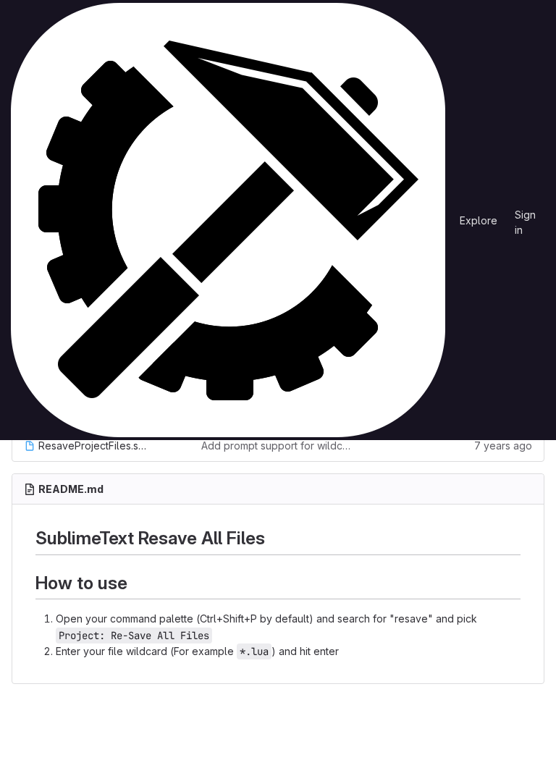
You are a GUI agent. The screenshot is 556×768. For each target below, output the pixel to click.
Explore (478, 220)
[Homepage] (228, 220)
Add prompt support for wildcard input (278, 445)
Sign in (525, 217)
